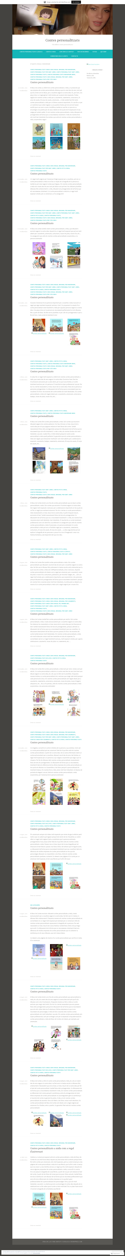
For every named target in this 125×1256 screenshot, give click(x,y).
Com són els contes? (66, 52)
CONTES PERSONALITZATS (38, 74)
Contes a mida (51, 52)
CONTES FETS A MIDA (63, 168)
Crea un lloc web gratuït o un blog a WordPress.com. (62, 1241)
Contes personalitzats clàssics (31, 52)
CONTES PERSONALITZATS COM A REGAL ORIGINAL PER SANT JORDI (51, 77)
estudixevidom (23, 90)
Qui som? (104, 52)
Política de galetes (36, 1253)
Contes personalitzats (62, 40)
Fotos (95, 52)
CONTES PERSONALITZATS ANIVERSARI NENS (61, 74)
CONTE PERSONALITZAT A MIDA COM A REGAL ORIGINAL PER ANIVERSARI (52, 69)
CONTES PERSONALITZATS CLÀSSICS (58, 551)
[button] (39, 130)
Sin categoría (35, 905)
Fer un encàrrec (83, 52)
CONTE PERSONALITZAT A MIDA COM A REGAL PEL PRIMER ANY (49, 603)
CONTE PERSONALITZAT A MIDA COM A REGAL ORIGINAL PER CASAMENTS (52, 601)
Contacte (74, 56)
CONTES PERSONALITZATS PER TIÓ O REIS (43, 79)
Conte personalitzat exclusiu (41, 658)
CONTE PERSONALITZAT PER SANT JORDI (43, 72)
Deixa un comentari (35, 156)
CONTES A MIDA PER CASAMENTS (40, 739)
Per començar (76, 2)
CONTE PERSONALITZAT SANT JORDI (67, 72)
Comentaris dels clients (59, 56)
